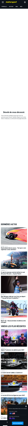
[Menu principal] (3, 2)
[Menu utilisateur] (24, 2)
